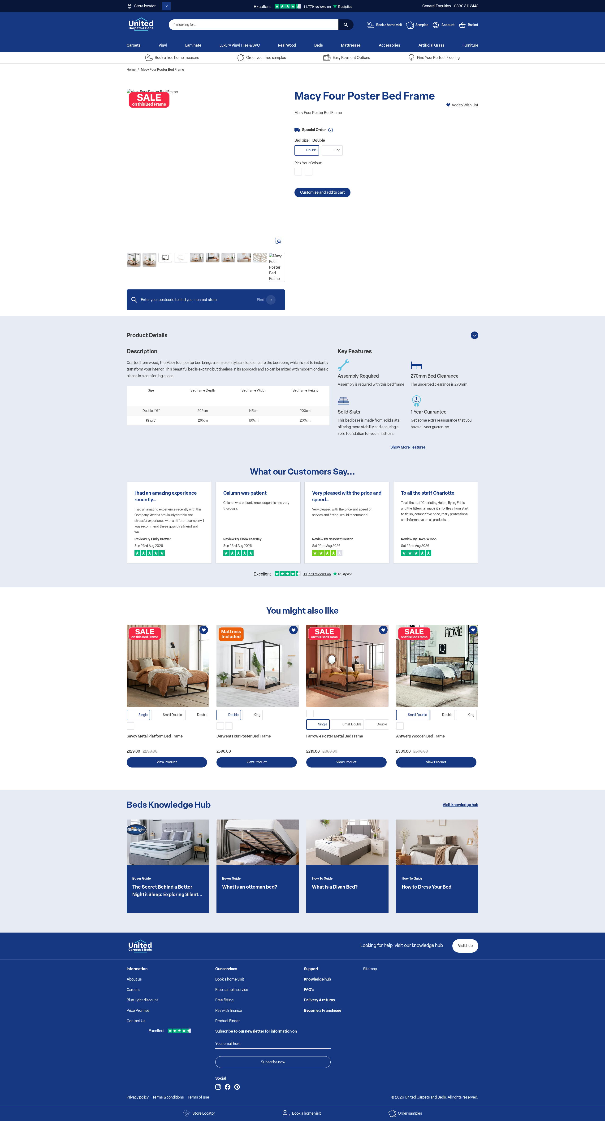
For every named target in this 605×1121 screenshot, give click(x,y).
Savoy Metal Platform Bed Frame (155, 736)
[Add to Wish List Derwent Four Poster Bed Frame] (293, 630)
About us (134, 979)
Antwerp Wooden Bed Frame (420, 736)
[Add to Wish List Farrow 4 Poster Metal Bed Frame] (383, 630)
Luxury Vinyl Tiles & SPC (240, 45)
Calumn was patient (245, 493)
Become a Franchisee (322, 1010)
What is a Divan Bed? (335, 887)
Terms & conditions (168, 1097)
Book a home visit (229, 979)
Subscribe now (273, 1062)
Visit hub (465, 945)
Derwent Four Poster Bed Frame (243, 736)
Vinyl (163, 45)
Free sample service (231, 989)
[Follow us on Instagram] (218, 1087)
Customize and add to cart (322, 192)
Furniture (470, 45)
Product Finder (227, 1021)
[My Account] (436, 25)
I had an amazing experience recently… (165, 496)
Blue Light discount (142, 1000)
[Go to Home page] (141, 24)
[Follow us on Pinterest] (237, 1087)
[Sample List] (410, 25)
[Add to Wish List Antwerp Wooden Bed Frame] (473, 630)
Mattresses (351, 45)
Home (131, 70)
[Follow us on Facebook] (227, 1087)
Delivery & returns (319, 1000)
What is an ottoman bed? (249, 887)
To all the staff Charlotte (427, 493)
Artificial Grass (431, 45)
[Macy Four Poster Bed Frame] (206, 168)
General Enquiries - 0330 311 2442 (450, 6)
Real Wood (287, 45)
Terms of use (198, 1097)
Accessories (389, 45)
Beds (318, 45)
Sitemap (370, 969)
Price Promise (138, 1010)
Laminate (193, 45)
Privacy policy (138, 1097)
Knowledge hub (317, 979)
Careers (133, 989)
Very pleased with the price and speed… (346, 496)
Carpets (133, 45)
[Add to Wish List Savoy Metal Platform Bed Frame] (203, 630)
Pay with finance (228, 1010)
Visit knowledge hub (460, 805)
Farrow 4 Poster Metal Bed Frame (334, 736)
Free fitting (224, 1000)
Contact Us (136, 1021)
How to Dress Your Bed (426, 887)
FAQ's (309, 989)
